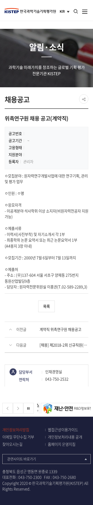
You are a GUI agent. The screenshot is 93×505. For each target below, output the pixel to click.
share (83, 99)
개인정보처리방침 (15, 430)
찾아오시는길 (12, 444)
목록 (46, 306)
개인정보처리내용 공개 (65, 437)
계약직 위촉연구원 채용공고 (60, 329)
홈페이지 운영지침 (61, 444)
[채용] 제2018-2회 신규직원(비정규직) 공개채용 (64, 345)
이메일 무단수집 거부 (18, 437)
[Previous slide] (7, 408)
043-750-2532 (56, 379)
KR (65, 12)
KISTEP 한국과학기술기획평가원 (30, 10)
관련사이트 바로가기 (21, 458)
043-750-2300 (30, 477)
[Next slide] (18, 408)
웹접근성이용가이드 (63, 430)
